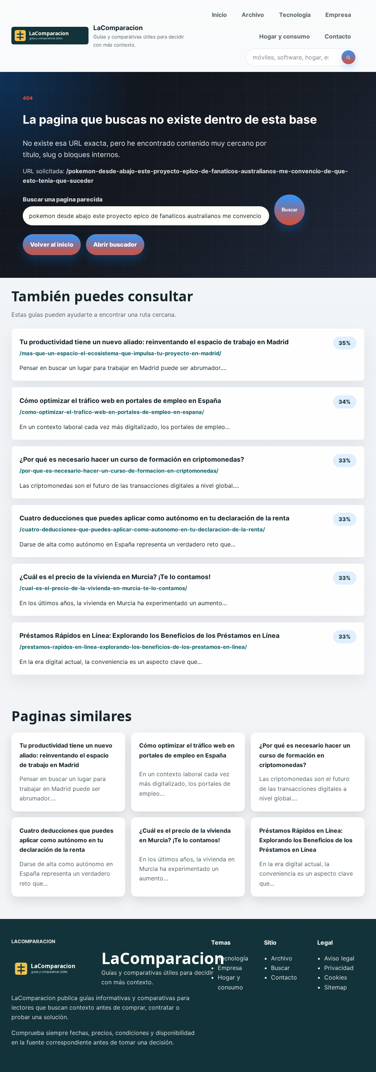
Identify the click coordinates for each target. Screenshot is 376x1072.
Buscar (289, 209)
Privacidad (339, 967)
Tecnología (295, 14)
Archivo (253, 14)
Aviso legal (339, 958)
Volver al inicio (51, 244)
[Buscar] (348, 57)
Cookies (335, 977)
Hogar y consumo (284, 36)
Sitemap (335, 987)
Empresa (338, 14)
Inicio (219, 14)
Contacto (338, 36)
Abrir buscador (115, 244)
